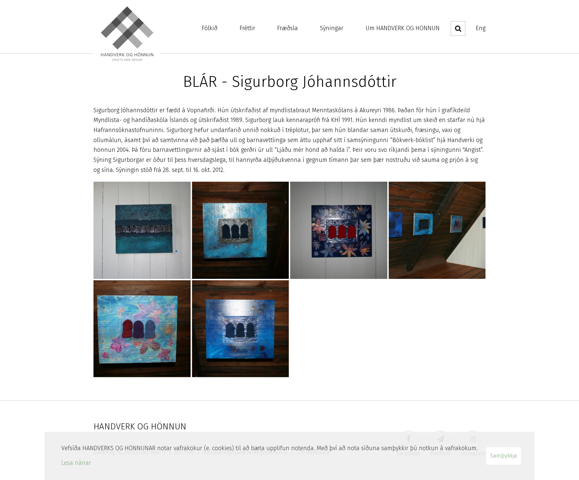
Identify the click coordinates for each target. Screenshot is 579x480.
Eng (481, 28)
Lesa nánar (76, 463)
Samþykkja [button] (503, 455)
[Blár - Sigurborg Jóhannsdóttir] (142, 230)
